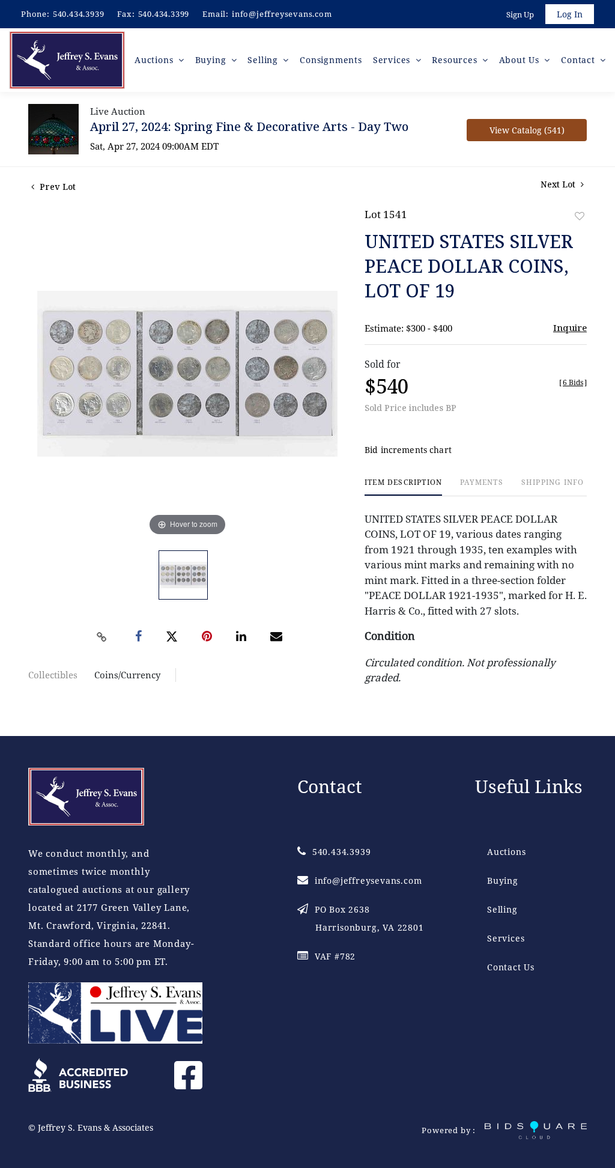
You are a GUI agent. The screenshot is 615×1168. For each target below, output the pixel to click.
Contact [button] (579, 59)
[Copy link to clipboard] (102, 637)
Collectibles (52, 675)
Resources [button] (456, 59)
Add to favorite (579, 216)
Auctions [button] (155, 59)
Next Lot (559, 184)
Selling (502, 909)
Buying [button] (212, 59)
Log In (570, 14)
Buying (502, 880)
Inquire (570, 327)
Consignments (331, 59)
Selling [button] (263, 59)
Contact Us (511, 967)
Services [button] (393, 59)
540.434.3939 (79, 13)
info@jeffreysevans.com (282, 13)
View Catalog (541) (527, 130)
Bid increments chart (408, 449)
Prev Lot (56, 186)
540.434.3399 (164, 13)
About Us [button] (520, 59)
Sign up (520, 14)
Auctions (506, 851)
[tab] (403, 487)
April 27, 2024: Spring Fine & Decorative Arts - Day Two (249, 126)
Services (505, 938)
